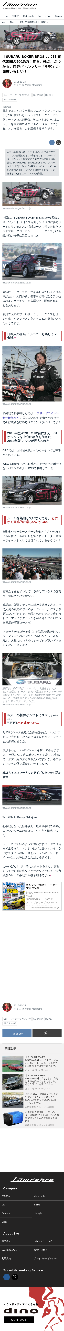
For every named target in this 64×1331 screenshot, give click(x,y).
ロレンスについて (43, 1241)
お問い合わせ (40, 1250)
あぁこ (17, 85)
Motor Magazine (33, 85)
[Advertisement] (27, 933)
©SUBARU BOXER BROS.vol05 (47, 49)
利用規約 (6, 1258)
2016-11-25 (20, 81)
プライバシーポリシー (45, 1258)
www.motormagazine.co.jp (16, 208)
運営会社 (6, 1241)
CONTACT (19, 1319)
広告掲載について (11, 1250)
